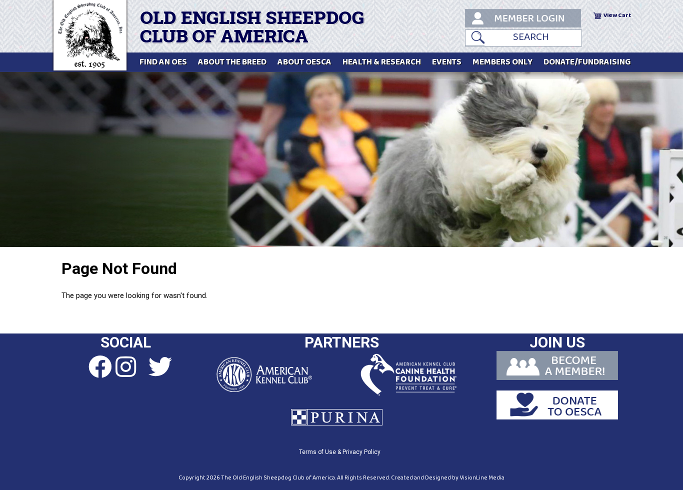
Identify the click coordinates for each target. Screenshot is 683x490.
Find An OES (163, 62)
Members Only (502, 62)
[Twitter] (160, 367)
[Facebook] (91, 367)
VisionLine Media (482, 477)
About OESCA (305, 62)
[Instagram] (125, 367)
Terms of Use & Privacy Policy (339, 452)
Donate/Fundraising (587, 62)
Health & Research (381, 62)
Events (447, 62)
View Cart (617, 15)
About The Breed (232, 62)
